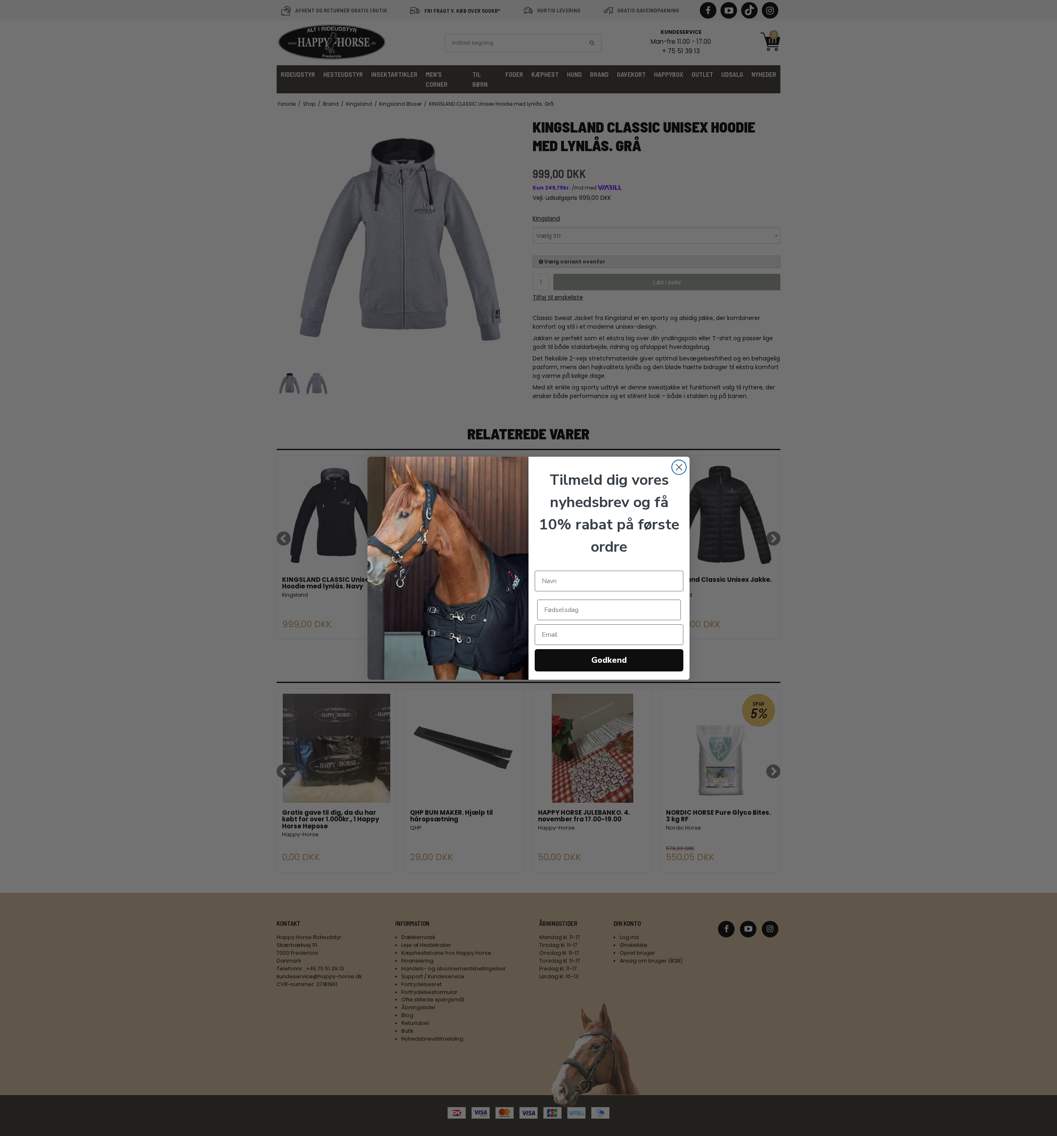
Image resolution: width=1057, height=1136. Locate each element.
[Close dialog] (679, 467)
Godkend (609, 660)
